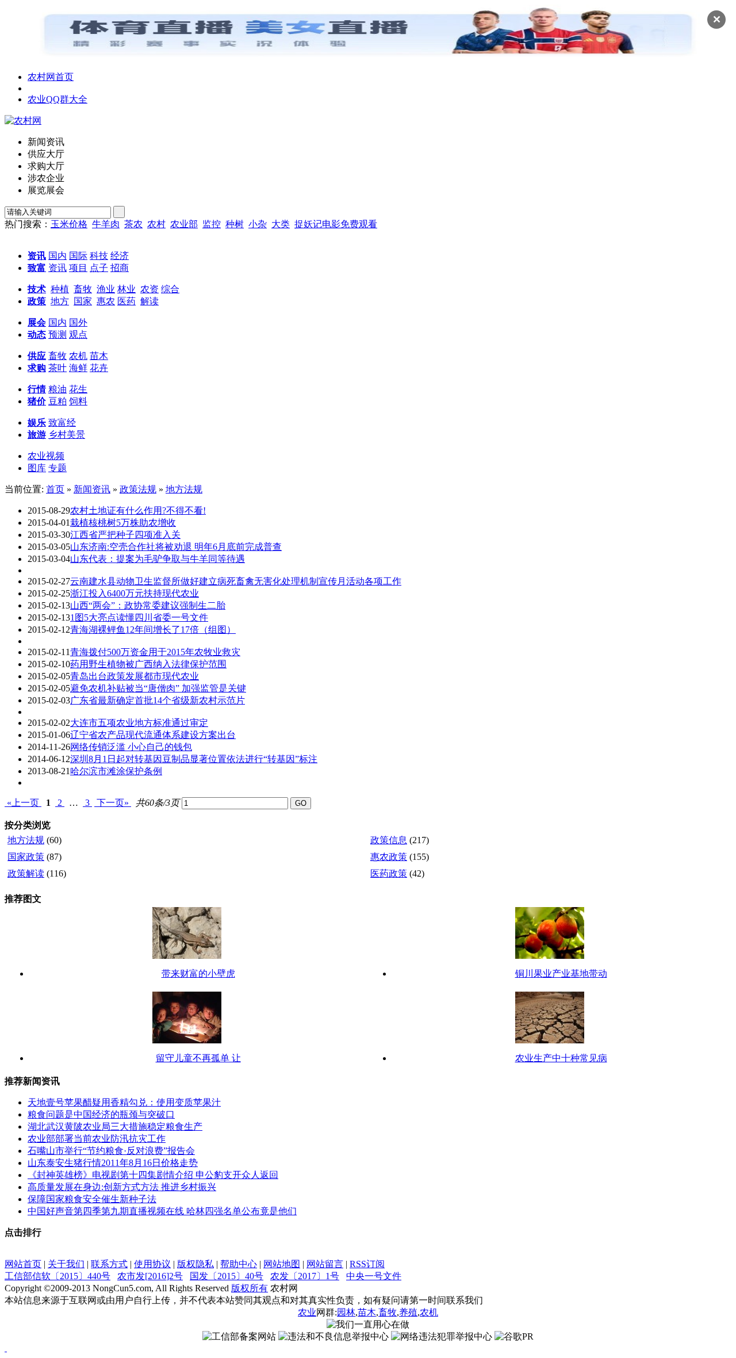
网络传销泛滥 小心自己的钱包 (131, 747)
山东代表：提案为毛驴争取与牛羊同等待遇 (157, 559)
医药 (126, 301)
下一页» (112, 803)
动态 (37, 334)
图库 (37, 468)
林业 (126, 289)
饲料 (78, 401)
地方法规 (184, 489)
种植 (60, 289)
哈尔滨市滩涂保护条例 (116, 771)
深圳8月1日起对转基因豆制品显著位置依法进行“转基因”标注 (193, 759)
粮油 (57, 389)
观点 (78, 334)
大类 (280, 224)
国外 (78, 322)
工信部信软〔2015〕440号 (57, 1276)
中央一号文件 (373, 1276)
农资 (149, 289)
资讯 (37, 256)
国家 (83, 301)
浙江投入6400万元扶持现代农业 (134, 593)
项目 (78, 268)
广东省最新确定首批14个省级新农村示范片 (157, 700)
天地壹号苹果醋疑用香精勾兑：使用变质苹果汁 (124, 1102)
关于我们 (66, 1264)
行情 (37, 389)
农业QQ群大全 (57, 99)
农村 (156, 224)
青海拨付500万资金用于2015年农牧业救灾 (155, 652)
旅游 (37, 434)
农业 (307, 1312)
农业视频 (46, 456)
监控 (211, 224)
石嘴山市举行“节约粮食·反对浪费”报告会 (111, 1151)
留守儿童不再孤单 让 (198, 1058)
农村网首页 (51, 77)
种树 (234, 224)
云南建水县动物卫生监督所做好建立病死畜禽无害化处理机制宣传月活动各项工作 (235, 581)
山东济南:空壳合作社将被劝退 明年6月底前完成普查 (176, 547)
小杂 (257, 224)
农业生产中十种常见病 (561, 1058)
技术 (37, 289)
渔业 (106, 289)
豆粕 (57, 401)
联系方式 (109, 1264)
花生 (78, 389)
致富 (37, 268)
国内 (57, 256)
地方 (60, 301)
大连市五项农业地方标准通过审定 (139, 723)
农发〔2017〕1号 (304, 1276)
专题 (57, 468)
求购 (37, 368)
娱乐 (37, 422)
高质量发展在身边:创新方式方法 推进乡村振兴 (122, 1187)
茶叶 (57, 368)
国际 (78, 256)
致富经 (62, 422)
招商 (119, 268)
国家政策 (25, 857)
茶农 (133, 224)
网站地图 (281, 1264)
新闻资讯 (92, 489)
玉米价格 (69, 224)
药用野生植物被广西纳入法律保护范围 (148, 664)
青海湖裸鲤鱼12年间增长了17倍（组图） (153, 629)
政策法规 (138, 489)
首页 (55, 489)
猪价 (37, 401)
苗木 (99, 356)
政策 (37, 301)
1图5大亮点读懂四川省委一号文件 (139, 617)
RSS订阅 (367, 1264)
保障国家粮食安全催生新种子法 (92, 1199)
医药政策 (388, 873)
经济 (119, 256)
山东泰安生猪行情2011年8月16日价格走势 (113, 1163)
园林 (346, 1312)
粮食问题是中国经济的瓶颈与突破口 (101, 1114)
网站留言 (324, 1264)
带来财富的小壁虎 (198, 973)
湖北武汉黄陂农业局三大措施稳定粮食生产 (115, 1126)
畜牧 (83, 289)
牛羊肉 (106, 224)
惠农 (106, 301)
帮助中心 (238, 1264)
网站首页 (23, 1264)
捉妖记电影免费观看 (335, 224)
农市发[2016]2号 (150, 1276)
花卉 (99, 368)
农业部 (184, 224)
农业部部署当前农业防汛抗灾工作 (97, 1138)
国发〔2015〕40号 (226, 1276)
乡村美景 (66, 434)
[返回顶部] (6, 1348)
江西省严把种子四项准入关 (125, 535)
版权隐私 (195, 1264)
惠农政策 (388, 857)
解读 (149, 301)
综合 (170, 289)
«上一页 (23, 803)
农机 (78, 356)
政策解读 (25, 873)
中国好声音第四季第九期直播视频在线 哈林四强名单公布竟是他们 (162, 1211)
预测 (57, 334)
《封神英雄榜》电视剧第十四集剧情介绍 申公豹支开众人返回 (153, 1175)
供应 (37, 356)
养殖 (408, 1312)
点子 (99, 268)
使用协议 (152, 1264)
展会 (37, 322)
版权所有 (249, 1288)
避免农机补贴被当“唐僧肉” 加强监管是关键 (158, 688)
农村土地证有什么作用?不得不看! (138, 510)
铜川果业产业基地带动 (561, 973)
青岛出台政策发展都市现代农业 (134, 676)
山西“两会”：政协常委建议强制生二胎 (147, 605)
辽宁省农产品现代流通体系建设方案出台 (153, 735)
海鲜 (78, 368)
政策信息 (388, 840)
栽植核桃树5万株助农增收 (123, 522)
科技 (99, 256)
